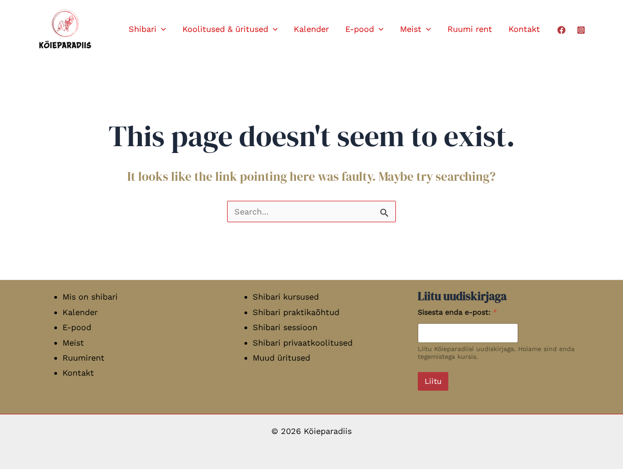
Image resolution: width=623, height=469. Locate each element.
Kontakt (524, 29)
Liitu (433, 381)
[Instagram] (581, 30)
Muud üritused (281, 357)
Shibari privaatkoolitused (303, 342)
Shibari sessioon (285, 327)
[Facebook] (561, 30)
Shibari (142, 29)
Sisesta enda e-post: (457, 312)
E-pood (359, 29)
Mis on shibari (90, 296)
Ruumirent (83, 357)
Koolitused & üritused (225, 29)
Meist (410, 29)
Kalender (311, 29)
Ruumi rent (469, 29)
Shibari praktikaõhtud (296, 312)
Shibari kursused (286, 296)
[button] (161, 29)
